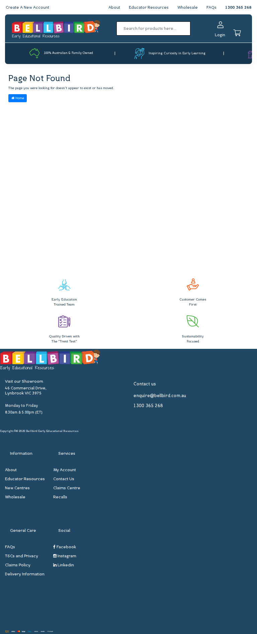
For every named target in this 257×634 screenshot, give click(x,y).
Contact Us (63, 479)
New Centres (17, 488)
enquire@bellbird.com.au (160, 396)
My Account (64, 470)
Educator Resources (149, 8)
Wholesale (187, 8)
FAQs (211, 8)
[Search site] (192, 28)
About (114, 8)
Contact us (145, 384)
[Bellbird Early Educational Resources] (56, 28)
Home (19, 98)
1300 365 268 (238, 8)
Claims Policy (17, 565)
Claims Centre (66, 488)
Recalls (60, 497)
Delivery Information (25, 574)
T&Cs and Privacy (21, 556)
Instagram (66, 556)
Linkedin (65, 565)
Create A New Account (27, 8)
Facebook (66, 547)
